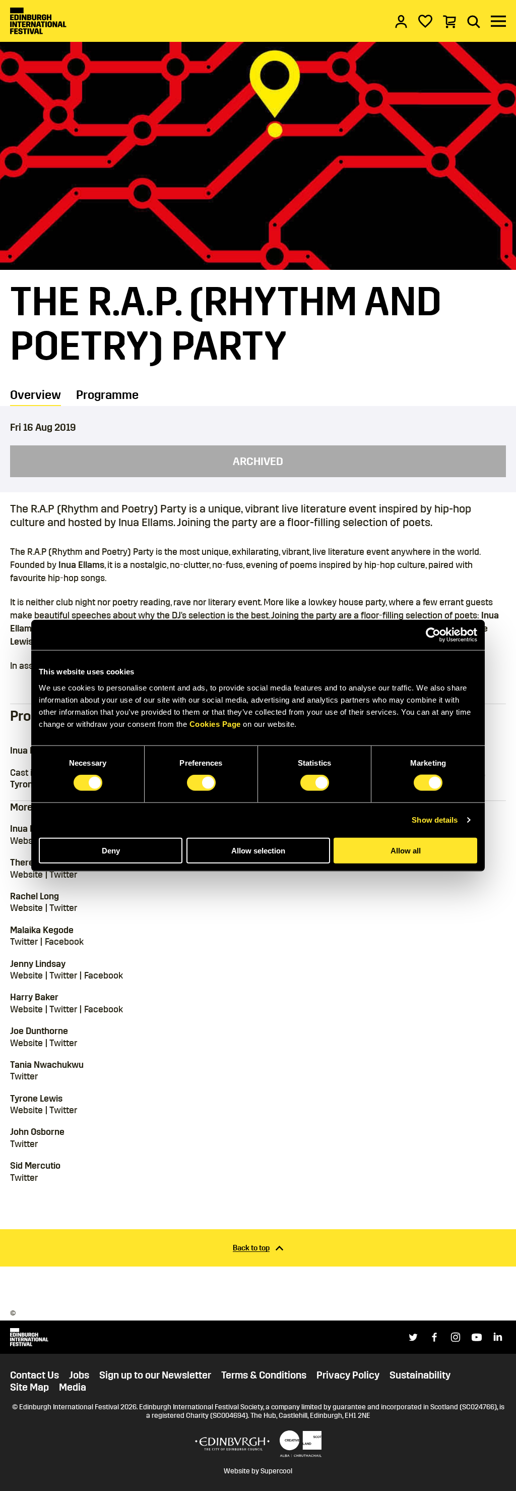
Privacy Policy (347, 1375)
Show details (435, 820)
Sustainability (420, 1375)
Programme (107, 395)
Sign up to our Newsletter (155, 1375)
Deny (111, 850)
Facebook (64, 941)
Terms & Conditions (263, 1375)
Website (26, 840)
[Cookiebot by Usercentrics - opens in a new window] (433, 635)
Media (72, 1387)
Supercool (276, 1471)
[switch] (201, 783)
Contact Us (34, 1375)
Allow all (406, 850)
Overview (35, 395)
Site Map (29, 1387)
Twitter (63, 874)
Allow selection (258, 850)
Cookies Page (215, 723)
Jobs (79, 1375)
